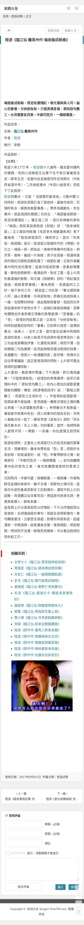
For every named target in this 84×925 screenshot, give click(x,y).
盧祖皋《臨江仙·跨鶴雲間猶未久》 (39, 605)
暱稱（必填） (53, 824)
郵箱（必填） (53, 833)
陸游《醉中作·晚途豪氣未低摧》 (37, 648)
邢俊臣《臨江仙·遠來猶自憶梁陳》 (39, 568)
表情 (73, 887)
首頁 (6, 16)
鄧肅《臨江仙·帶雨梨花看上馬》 (37, 611)
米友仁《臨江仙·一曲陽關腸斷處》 (39, 574)
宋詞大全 (11, 9)
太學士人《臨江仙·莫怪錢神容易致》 (40, 562)
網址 (48, 843)
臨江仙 (19, 131)
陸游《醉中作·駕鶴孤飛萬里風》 (37, 642)
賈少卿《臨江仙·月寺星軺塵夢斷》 (39, 617)
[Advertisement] (42, 72)
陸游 (17, 138)
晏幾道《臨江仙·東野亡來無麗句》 (39, 586)
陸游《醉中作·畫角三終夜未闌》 (37, 630)
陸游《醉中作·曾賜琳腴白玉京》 (37, 636)
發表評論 (53, 30)
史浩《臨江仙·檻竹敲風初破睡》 (37, 580)
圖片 (60, 887)
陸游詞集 (17, 16)
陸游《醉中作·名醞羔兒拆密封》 (37, 655)
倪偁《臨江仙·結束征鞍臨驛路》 (37, 624)
